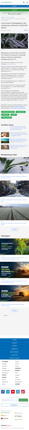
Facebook (17, 106)
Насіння (4, 377)
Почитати (14, 345)
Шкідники (18, 368)
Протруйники (5, 372)
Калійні (16, 377)
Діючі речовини (14, 352)
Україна (12, 17)
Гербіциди (4, 363)
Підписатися (23, 400)
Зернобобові (5, 381)
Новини (7, 17)
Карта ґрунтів (14, 355)
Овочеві (17, 366)
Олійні (3, 384)
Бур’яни (4, 375)
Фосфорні (17, 375)
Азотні (16, 372)
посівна (14, 114)
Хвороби (17, 384)
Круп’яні (17, 361)
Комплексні (17, 379)
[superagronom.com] (6, 2)
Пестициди (5, 361)
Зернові (4, 379)
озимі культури (6, 117)
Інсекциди (4, 368)
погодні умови (20, 112)
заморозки (5, 114)
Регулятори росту (6, 370)
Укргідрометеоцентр (7, 112)
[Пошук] (23, 2)
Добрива (17, 370)
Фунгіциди (4, 366)
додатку (12, 86)
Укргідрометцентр (11, 64)
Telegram (21, 106)
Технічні (17, 363)
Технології (14, 342)
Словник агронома (14, 358)
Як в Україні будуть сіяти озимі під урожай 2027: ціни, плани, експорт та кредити (14, 13)
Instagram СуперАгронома (19, 108)
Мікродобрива (18, 381)
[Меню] (27, 2)
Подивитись (14, 349)
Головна (3, 17)
